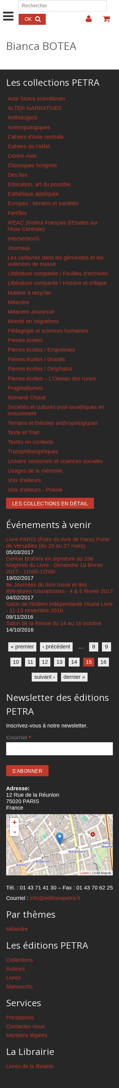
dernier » (74, 677)
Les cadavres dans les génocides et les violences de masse (55, 261)
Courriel (18, 738)
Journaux (19, 248)
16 (103, 662)
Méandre (18, 302)
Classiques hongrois (32, 165)
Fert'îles (17, 213)
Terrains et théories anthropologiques (53, 423)
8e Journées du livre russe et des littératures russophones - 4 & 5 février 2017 (59, 588)
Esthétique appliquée (33, 194)
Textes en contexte (30, 442)
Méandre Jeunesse (31, 312)
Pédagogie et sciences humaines (48, 331)
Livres (13, 978)
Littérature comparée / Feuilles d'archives (58, 273)
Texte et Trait (23, 432)
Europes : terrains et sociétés (43, 203)
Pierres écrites (25, 340)
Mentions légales (26, 1035)
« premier (22, 647)
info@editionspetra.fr (55, 898)
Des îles (17, 175)
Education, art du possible (39, 184)
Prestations (20, 1017)
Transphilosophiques (33, 451)
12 (45, 662)
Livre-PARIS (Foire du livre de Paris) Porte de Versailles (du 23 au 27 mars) (57, 542)
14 (74, 662)
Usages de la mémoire (35, 471)
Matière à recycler (29, 293)
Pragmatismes (25, 388)
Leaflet (84, 873)
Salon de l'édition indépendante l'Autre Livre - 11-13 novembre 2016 (59, 607)
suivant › (44, 677)
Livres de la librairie (29, 1066)
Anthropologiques (29, 127)
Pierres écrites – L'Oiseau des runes (52, 379)
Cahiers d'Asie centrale (36, 137)
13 (59, 662)
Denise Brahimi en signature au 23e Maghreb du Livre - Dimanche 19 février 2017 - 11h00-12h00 (54, 565)
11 (30, 662)
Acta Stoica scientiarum (36, 99)
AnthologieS (22, 118)
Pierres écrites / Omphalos (40, 369)
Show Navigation (8, 10)
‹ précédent (56, 647)
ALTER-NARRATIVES (35, 108)
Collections (19, 960)
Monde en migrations (33, 321)
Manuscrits (19, 987)
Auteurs (15, 969)
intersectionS (23, 239)
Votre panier (104, 21)
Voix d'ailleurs (24, 480)
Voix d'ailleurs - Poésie (35, 490)
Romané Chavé (27, 398)
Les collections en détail (50, 503)
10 (16, 662)
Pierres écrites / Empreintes (41, 350)
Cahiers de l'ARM (29, 146)
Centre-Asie (22, 156)
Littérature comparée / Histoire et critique (57, 283)
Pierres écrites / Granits (36, 359)
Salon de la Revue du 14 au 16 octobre (53, 623)
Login (86, 21)
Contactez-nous (25, 1026)
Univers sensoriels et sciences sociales (55, 461)
